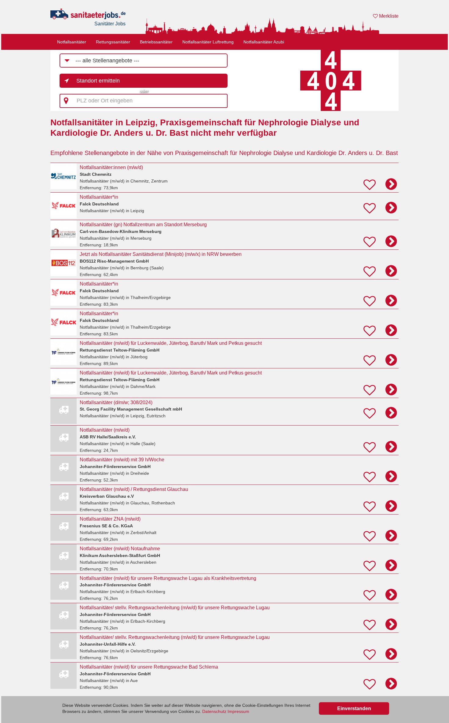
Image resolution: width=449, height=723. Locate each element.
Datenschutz (214, 711)
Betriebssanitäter (156, 41)
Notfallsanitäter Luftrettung (208, 41)
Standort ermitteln (98, 81)
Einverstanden (354, 708)
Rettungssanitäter (113, 41)
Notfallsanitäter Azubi (263, 41)
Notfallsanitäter (71, 41)
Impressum (238, 711)
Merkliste (388, 16)
